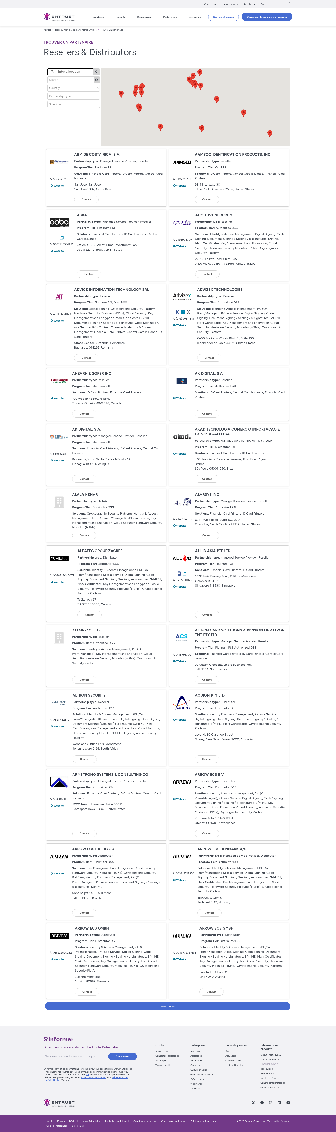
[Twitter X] (253, 1102)
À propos (195, 1051)
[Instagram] (270, 1102)
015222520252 (62, 952)
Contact (86, 199)
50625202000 (62, 179)
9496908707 (184, 239)
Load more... (167, 1006)
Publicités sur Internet (117, 1121)
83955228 (59, 453)
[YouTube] (288, 1102)
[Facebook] (261, 1102)
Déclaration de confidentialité (85, 1121)
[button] (139, 108)
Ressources (266, 1068)
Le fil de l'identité (234, 1065)
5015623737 (183, 179)
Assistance (196, 1055)
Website (59, 185)
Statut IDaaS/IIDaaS (270, 1055)
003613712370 (185, 873)
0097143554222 (63, 244)
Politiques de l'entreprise (204, 1121)
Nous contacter (163, 1051)
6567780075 (184, 580)
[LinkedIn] (279, 1102)
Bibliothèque (267, 1073)
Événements (197, 1079)
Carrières (195, 1065)
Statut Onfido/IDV (270, 1059)
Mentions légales (269, 1078)
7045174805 (184, 519)
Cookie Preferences (56, 1125)
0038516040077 (63, 575)
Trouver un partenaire (112, 29)
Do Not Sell (78, 1125)
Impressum (196, 1088)
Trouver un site (163, 1065)
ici (87, 1074)
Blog (263, 4)
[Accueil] (59, 17)
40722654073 (62, 314)
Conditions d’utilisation (93, 1077)
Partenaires (196, 1060)
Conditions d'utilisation (173, 1121)
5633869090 (61, 799)
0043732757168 (186, 952)
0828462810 (61, 719)
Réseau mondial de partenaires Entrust (76, 29)
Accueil (47, 29)
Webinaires (196, 1083)
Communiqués (233, 1060)
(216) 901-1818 (185, 318)
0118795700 (183, 654)
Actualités (230, 1055)
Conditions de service (145, 1121)
